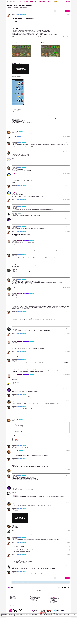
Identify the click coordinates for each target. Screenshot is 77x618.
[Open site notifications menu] (65, 1)
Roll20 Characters (12, 596)
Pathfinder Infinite (53, 599)
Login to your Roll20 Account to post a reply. (22, 582)
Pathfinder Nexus (32, 595)
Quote (16, 15)
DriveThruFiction (12, 603)
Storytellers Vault (52, 602)
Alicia (13, 382)
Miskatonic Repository (53, 601)
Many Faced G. (15, 269)
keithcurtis (14, 240)
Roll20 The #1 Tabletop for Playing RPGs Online (16, 594)
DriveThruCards (12, 604)
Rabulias (14, 492)
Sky (12, 218)
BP (12, 328)
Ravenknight (15, 213)
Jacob (13, 158)
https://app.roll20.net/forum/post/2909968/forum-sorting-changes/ (54, 499)
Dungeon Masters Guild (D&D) (54, 598)
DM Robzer (14, 530)
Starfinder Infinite (52, 600)
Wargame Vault (12, 605)
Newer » (67, 10)
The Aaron (14, 131)
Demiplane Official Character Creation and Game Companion (37, 594)
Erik (13, 173)
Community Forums (10, 7)
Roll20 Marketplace (13, 597)
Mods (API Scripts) (16, 7)
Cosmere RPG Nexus (33, 599)
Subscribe (55, 1)
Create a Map (52, 595)
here (18, 615)
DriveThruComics (12, 602)
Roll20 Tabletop (12, 595)
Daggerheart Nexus (33, 596)
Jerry (13, 401)
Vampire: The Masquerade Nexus (35, 597)
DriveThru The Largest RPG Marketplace (14, 600)
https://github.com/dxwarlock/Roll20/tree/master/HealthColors (25, 20)
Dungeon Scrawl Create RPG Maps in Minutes (54, 594)
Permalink (13, 15)
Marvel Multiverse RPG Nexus (34, 598)
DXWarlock (14, 14)
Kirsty (13, 137)
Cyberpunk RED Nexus (33, 600)
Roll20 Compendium (13, 598)
